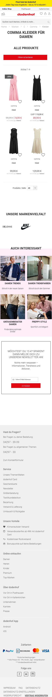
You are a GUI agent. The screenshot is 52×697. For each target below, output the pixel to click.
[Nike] (26, 226)
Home (4, 26)
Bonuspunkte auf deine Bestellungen (24, 543)
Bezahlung (8, 502)
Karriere (6, 606)
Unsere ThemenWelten (13, 475)
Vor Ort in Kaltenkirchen (14, 597)
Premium (7, 573)
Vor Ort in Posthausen (13, 593)
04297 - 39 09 (11, 442)
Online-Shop (6, 9)
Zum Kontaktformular (13, 460)
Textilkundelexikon (12, 497)
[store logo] (22, 14)
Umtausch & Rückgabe (14, 511)
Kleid (14, 110)
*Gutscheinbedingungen (26, 657)
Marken (15, 26)
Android (7, 626)
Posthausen (26, 9)
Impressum (9, 688)
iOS (4, 631)
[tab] (25, 57)
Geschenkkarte (10, 484)
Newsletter (8, 488)
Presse (6, 611)
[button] (20, 101)
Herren (6, 564)
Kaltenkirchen (44, 9)
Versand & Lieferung (12, 507)
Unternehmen (9, 602)
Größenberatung (10, 493)
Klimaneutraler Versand (18, 527)
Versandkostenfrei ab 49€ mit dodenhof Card (25, 533)
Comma (33, 26)
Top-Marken (9, 577)
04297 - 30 (9, 452)
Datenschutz (33, 688)
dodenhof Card (10, 479)
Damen (6, 559)
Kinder (6, 568)
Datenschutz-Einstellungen (19, 692)
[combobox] (26, 22)
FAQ (21, 688)
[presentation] (5, 227)
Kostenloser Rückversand (19, 539)
